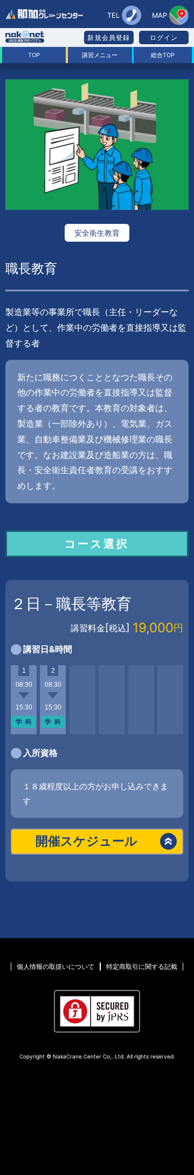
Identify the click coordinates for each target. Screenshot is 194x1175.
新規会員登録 (108, 37)
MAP (159, 15)
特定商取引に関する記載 (141, 966)
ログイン (164, 37)
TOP (34, 55)
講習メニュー (99, 55)
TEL (113, 15)
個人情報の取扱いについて (55, 966)
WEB (102, 903)
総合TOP (163, 55)
